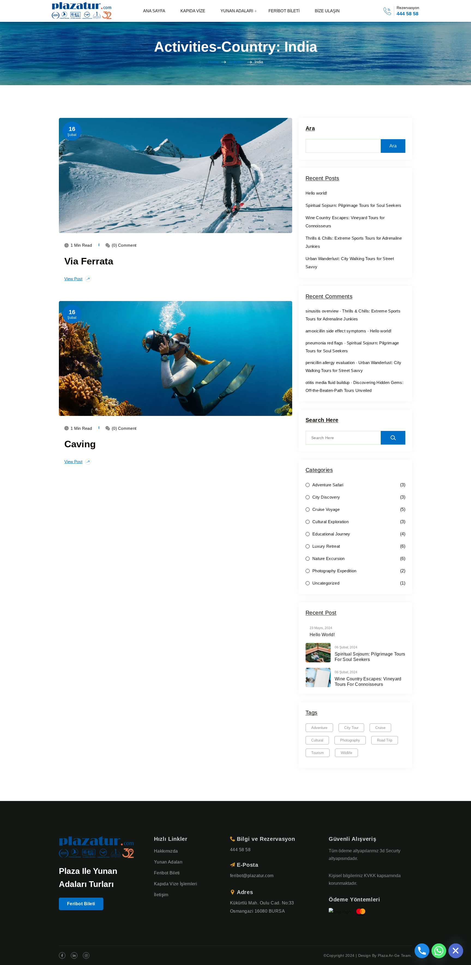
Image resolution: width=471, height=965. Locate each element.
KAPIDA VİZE (192, 10)
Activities (237, 61)
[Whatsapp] (438, 950)
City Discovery (326, 497)
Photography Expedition (334, 571)
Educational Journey (331, 534)
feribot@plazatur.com (252, 875)
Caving (80, 444)
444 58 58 (407, 13)
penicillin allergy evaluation (330, 362)
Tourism (317, 753)
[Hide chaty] (455, 950)
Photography (350, 740)
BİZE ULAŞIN (327, 10)
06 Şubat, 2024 (346, 647)
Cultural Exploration (330, 522)
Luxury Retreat (326, 546)
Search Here (322, 420)
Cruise (380, 728)
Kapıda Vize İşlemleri (175, 883)
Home (213, 61)
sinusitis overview (322, 311)
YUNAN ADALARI (237, 10)
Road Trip (384, 740)
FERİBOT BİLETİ (284, 10)
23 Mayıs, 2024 (321, 628)
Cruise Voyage (326, 509)
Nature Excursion (328, 558)
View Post (73, 278)
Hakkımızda (166, 851)
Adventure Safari (327, 485)
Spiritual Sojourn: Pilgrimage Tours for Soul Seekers (353, 205)
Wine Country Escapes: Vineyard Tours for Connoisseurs (368, 682)
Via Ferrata (88, 261)
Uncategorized (325, 583)
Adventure (319, 728)
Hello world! (316, 193)
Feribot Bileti (81, 903)
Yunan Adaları (168, 862)
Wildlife (346, 753)
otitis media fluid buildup (328, 382)
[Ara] (393, 438)
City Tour (351, 728)
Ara (310, 128)
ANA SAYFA (154, 10)
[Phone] (422, 950)
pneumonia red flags (324, 343)
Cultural (317, 740)
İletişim (161, 894)
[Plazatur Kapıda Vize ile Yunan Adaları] (82, 11)
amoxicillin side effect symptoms (336, 331)
